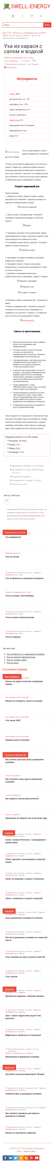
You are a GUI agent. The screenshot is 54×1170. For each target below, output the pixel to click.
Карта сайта (30, 1151)
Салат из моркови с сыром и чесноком (24, 878)
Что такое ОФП (12, 720)
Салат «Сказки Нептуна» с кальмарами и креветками (25, 841)
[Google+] (31, 1158)
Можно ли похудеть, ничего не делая (23, 701)
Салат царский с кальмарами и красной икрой (25, 860)
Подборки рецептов (12, 553)
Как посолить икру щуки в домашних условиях (23, 780)
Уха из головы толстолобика (19, 595)
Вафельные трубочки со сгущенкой (23, 1035)
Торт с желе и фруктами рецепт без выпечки (23, 1017)
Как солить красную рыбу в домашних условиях (24, 761)
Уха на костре (12, 556)
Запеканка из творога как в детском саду (26, 818)
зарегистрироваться (31, 515)
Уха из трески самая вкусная (19, 617)
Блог (19, 1151)
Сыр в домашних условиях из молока (23, 918)
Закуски (9, 911)
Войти (41, 16)
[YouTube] (36, 1158)
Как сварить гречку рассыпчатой (21, 798)
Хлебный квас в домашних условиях (23, 1093)
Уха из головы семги (17, 659)
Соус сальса (11, 976)
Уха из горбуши (13, 637)
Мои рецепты (31, 16)
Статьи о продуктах (15, 754)
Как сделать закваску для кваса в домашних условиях (22, 1114)
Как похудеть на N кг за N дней (17, 697)
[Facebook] (5, 1158)
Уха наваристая (13, 537)
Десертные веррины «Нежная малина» (24, 996)
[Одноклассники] (21, 1158)
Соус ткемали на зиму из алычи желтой (25, 957)
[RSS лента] (26, 1158)
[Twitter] (15, 1158)
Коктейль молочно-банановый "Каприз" (25, 1074)
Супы (30, 57)
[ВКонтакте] (10, 1158)
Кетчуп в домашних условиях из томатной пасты (26, 939)
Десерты (9, 989)
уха (6, 500)
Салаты (9, 832)
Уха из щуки (12, 662)
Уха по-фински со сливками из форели (24, 578)
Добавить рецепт (22, 16)
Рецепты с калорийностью (15, 57)
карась (12, 94)
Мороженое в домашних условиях (22, 1056)
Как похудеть (12, 676)
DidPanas (14, 61)
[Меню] (13, 16)
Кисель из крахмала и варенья (20, 1132)
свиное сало (14, 120)
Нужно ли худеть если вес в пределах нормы (24, 683)
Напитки (9, 1067)
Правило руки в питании (17, 740)
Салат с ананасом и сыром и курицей (23, 898)
